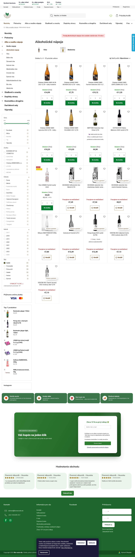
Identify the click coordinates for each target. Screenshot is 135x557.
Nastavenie (44, 552)
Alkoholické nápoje (12, 50)
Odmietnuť (81, 543)
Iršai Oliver (17, 193)
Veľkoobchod (16, 7)
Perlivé (17, 275)
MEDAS (16, 172)
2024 (17, 254)
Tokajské (17, 224)
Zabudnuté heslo (107, 531)
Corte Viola (16, 156)
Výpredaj (8, 110)
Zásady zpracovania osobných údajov (98, 447)
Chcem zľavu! (98, 443)
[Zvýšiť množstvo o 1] (51, 98)
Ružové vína (10, 65)
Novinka (17, 136)
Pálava (17, 208)
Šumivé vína (10, 77)
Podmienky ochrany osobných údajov (48, 527)
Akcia (17, 133)
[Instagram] (10, 520)
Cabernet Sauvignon (17, 199)
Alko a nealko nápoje (14, 42)
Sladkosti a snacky (13, 92)
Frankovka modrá (17, 186)
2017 (17, 232)
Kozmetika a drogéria (14, 101)
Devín (17, 189)
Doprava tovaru (48, 7)
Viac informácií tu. (66, 548)
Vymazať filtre (16, 284)
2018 (17, 236)
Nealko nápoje (11, 46)
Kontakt (6, 7)
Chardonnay (17, 205)
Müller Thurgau (17, 196)
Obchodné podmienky (43, 524)
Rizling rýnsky (17, 212)
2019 (17, 239)
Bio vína (9, 84)
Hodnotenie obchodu (67, 466)
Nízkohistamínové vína (13, 80)
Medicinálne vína (11, 69)
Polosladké (17, 266)
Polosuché (17, 269)
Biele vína (9, 57)
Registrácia (126, 7)
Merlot (17, 183)
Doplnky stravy (11, 97)
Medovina (9, 88)
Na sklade (17, 130)
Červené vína (10, 61)
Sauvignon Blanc (17, 215)
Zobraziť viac (67, 493)
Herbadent (16, 160)
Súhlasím (92, 543)
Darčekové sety (11, 105)
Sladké (17, 272)
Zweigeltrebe (17, 221)
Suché (17, 263)
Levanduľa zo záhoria (16, 169)
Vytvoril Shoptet (126, 552)
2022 (17, 248)
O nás (38, 7)
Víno (7, 54)
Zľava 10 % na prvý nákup (44, 530)
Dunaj (17, 180)
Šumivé (17, 278)
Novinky (8, 33)
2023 (17, 251)
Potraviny (9, 38)
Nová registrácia (107, 529)
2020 (17, 242)
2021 (17, 245)
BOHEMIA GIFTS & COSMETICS (16, 152)
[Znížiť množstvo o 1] (42, 98)
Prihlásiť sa (108, 525)
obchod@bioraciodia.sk (15, 511)
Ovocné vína (10, 73)
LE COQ (16, 166)
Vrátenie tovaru (28, 7)
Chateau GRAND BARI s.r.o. (16, 163)
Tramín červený (17, 218)
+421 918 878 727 (14, 515)
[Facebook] (6, 520)
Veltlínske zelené (17, 202)
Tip (17, 140)
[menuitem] (7, 23)
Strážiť (72, 208)
